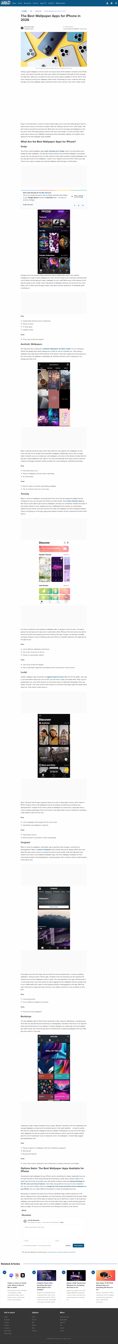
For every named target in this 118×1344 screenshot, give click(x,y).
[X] (74, 205)
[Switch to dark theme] (111, 3)
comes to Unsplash (44, 849)
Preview (68, 1246)
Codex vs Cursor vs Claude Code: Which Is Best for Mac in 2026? (17, 1285)
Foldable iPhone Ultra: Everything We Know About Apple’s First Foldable (45, 1286)
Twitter (6, 1317)
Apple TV (43, 3)
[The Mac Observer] (5, 3)
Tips (31, 11)
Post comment (78, 1246)
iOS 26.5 (51, 3)
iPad (33, 1328)
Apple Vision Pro (65, 1317)
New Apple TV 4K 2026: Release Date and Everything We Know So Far (104, 1286)
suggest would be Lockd (55, 677)
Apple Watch (63, 1320)
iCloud (62, 1331)
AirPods (34, 1331)
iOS (61, 1325)
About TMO (7, 1331)
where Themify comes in (75, 501)
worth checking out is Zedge (54, 151)
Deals (20, 3)
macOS (62, 1328)
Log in (62, 1222)
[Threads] (78, 205)
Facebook (7, 1320)
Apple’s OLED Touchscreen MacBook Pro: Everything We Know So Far (76, 1285)
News (14, 3)
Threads (6, 1325)
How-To (35, 3)
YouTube (6, 1322)
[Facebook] (83, 205)
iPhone (24, 1210)
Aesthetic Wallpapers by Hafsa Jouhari (57, 349)
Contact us (7, 1328)
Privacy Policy (8, 1333)
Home (24, 11)
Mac (33, 1322)
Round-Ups (27, 3)
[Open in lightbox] (54, 273)
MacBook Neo (60, 3)
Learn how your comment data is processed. (61, 1252)
